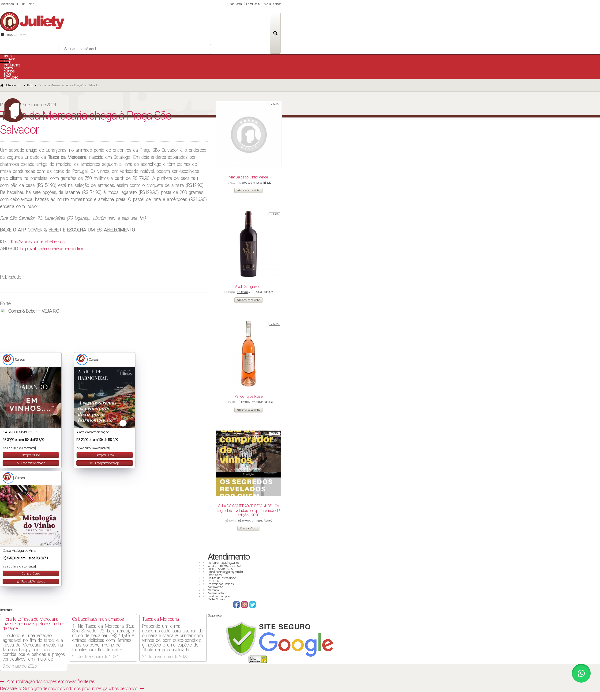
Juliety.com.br (13, 85)
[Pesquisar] (275, 33)
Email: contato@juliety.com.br (225, 572)
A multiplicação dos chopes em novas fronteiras (50, 681)
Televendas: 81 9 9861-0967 (17, 4)
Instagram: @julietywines (223, 562)
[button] (581, 673)
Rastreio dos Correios (221, 584)
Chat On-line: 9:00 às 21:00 (224, 565)
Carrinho (213, 590)
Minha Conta (216, 593)
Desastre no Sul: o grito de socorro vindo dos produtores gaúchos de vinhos (68, 688)
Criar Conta (234, 4)
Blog (30, 85)
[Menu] (4, 61)
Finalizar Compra (219, 596)
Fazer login (253, 4)
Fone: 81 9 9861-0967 (220, 569)
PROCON (213, 581)
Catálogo (11, 77)
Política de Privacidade (222, 578)
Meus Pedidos (272, 4)
